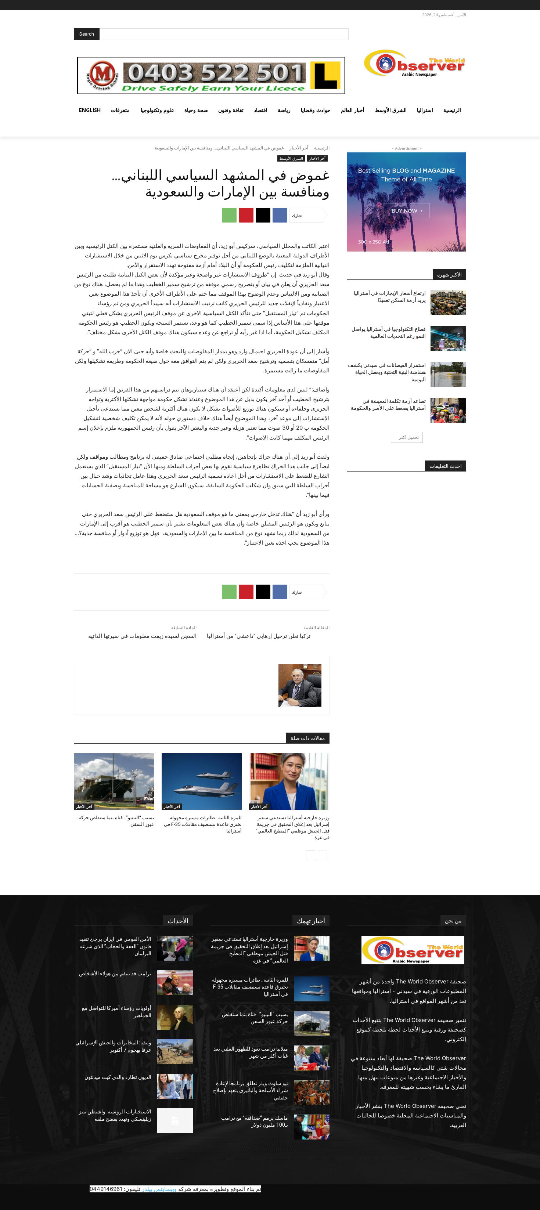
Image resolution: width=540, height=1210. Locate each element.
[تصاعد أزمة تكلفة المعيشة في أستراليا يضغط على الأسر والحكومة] (448, 410)
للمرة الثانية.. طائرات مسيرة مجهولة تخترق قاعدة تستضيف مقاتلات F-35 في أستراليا (203, 824)
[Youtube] (421, 5)
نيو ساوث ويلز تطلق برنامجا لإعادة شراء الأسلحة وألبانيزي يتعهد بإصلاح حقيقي (250, 1090)
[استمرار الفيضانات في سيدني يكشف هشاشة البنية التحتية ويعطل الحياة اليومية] (448, 374)
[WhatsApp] (229, 215)
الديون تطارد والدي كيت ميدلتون (117, 1077)
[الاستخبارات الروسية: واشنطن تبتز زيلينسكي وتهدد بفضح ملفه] (175, 1120)
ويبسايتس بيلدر (159, 1188)
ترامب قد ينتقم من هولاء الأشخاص (115, 973)
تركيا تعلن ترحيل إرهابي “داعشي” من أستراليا (258, 636)
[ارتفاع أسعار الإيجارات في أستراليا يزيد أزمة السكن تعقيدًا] (448, 302)
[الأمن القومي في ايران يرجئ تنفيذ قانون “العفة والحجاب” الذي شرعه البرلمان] (175, 948)
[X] (440, 5)
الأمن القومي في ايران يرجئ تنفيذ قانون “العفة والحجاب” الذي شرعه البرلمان (115, 946)
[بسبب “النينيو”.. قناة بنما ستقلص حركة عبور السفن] (114, 781)
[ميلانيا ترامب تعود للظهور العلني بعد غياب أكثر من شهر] (312, 1057)
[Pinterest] (246, 215)
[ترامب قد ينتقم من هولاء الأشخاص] (175, 982)
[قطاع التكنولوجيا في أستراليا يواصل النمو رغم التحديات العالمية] (448, 338)
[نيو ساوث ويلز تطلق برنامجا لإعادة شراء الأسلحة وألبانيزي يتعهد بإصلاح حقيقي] (312, 1092)
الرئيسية (322, 148)
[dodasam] (299, 685)
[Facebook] (460, 5)
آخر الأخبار (298, 148)
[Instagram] (450, 5)
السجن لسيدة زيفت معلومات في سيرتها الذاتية (142, 636)
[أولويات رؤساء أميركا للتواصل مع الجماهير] (175, 1017)
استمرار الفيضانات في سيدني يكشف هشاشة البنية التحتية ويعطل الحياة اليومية (387, 372)
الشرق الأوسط (291, 158)
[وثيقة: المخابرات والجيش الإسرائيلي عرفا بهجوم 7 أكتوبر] (175, 1051)
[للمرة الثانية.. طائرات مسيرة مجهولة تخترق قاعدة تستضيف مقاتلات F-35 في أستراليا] (202, 781)
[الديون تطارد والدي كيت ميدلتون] (175, 1086)
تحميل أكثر (409, 437)
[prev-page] (322, 855)
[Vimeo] (429, 5)
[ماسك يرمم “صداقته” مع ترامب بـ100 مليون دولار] (312, 1127)
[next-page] (310, 855)
